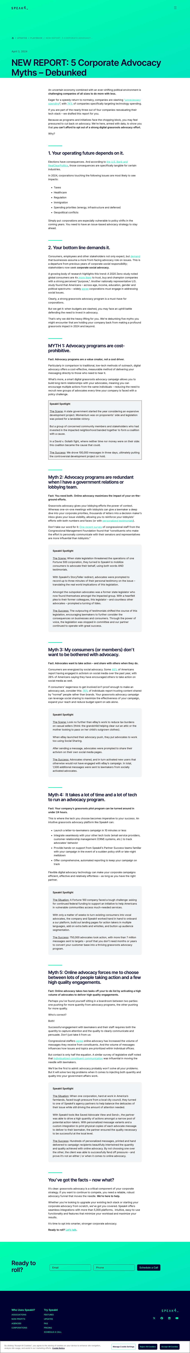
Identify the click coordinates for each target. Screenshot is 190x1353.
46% (114, 669)
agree (85, 288)
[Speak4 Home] (20, 7)
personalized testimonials (118, 520)
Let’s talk (71, 1229)
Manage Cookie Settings (123, 1347)
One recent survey (91, 526)
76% (85, 690)
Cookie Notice (58, 1348)
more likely (85, 277)
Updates (22, 38)
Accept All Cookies (169, 1347)
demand (135, 256)
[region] (95, 1347)
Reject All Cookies (148, 1347)
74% (70, 103)
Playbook (36, 38)
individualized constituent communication (78, 1058)
